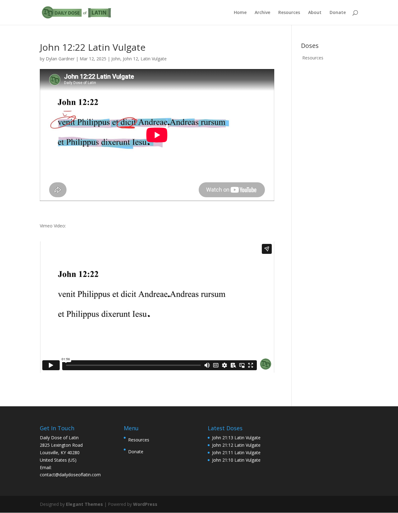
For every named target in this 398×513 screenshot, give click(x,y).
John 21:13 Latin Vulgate (236, 438)
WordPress (145, 504)
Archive (262, 12)
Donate (338, 12)
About (315, 12)
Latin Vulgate (154, 59)
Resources (289, 12)
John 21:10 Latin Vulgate (236, 460)
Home (240, 12)
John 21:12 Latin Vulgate (236, 445)
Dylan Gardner (60, 59)
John (115, 59)
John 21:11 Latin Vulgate (236, 452)
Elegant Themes (84, 504)
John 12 (130, 59)
